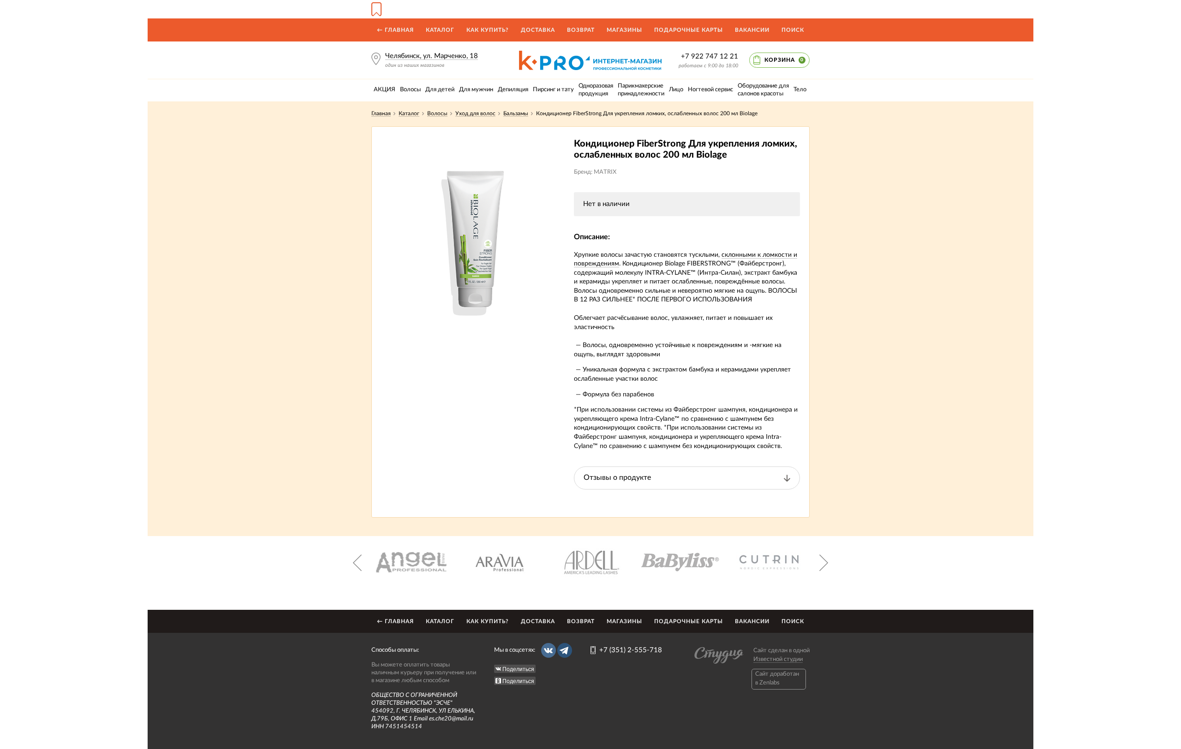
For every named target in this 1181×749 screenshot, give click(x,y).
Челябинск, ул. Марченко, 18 (431, 56)
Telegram (564, 650)
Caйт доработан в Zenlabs (777, 678)
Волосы (437, 113)
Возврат (581, 30)
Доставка (538, 30)
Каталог (440, 30)
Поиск (792, 30)
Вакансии (752, 30)
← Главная (395, 30)
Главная (381, 113)
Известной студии (778, 659)
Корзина (784, 60)
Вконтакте (548, 650)
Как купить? (487, 30)
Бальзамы (515, 113)
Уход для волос (475, 113)
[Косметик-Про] (590, 54)
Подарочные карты (688, 30)
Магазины (624, 30)
